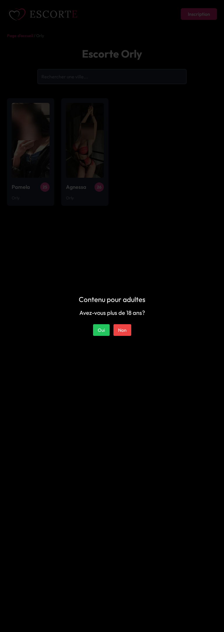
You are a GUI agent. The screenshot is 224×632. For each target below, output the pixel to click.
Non (122, 330)
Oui (101, 330)
